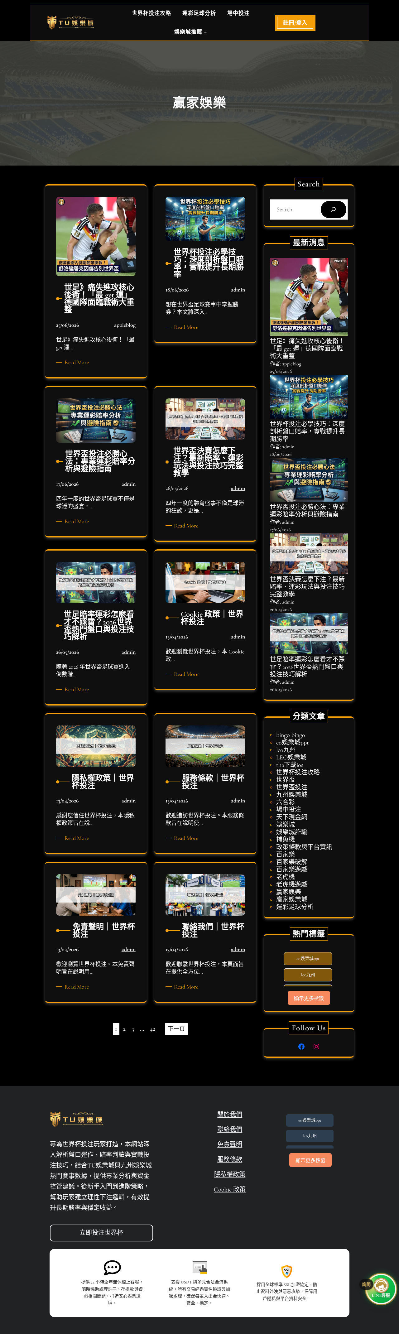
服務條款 (229, 1159)
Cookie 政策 (230, 1189)
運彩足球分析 (295, 907)
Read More (78, 362)
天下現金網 (291, 817)
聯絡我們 (229, 1130)
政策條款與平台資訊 (304, 847)
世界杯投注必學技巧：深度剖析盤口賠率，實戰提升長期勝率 (307, 432)
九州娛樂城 (291, 795)
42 (152, 1029)
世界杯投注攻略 (298, 772)
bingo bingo (290, 735)
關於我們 (229, 1115)
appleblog (125, 324)
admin (238, 289)
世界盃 (285, 780)
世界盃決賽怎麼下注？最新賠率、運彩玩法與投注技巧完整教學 (307, 587)
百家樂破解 (291, 862)
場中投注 (288, 810)
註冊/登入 (295, 22)
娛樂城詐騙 (291, 832)
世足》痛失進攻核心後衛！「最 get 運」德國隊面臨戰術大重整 (307, 349)
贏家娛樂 (288, 892)
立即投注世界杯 (101, 1233)
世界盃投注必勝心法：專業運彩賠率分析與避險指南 (307, 510)
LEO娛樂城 (291, 757)
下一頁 (176, 1028)
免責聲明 (229, 1145)
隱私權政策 (229, 1174)
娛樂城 (285, 825)
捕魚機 (285, 840)
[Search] (333, 209)
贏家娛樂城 (291, 899)
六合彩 (285, 802)
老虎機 (285, 877)
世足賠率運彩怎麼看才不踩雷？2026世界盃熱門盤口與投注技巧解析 (307, 667)
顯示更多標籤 (309, 998)
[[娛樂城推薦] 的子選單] (205, 32)
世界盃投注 (291, 787)
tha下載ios (289, 765)
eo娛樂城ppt (292, 742)
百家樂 (285, 855)
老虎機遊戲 (291, 885)
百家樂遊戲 (291, 870)
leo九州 (286, 750)
